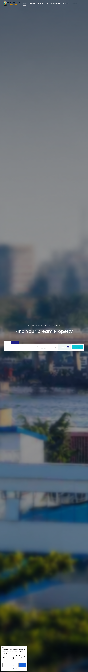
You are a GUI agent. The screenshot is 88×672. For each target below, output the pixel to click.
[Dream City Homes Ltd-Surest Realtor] (11, 3)
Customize (6, 665)
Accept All (22, 665)
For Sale (15, 342)
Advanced (63, 347)
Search (78, 347)
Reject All (14, 665)
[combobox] (48, 347)
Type (42, 346)
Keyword (7, 346)
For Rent (7, 342)
